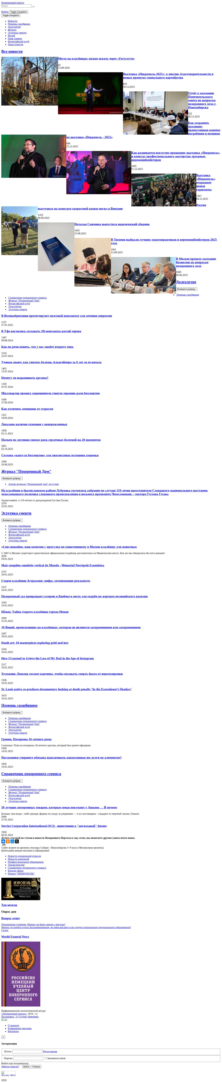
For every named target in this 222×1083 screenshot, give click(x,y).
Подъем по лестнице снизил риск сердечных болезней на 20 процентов (51, 439)
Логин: (8, 1051)
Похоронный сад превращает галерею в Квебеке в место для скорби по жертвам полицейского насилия (74, 596)
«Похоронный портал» (14, 1013)
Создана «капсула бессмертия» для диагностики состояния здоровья (49, 455)
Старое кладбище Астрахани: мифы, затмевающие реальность (45, 580)
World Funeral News (15, 936)
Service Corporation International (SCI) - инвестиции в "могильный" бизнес (54, 826)
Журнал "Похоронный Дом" (24, 300)
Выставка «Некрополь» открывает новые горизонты (205, 182)
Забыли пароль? (10, 1066)
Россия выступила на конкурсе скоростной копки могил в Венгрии (122, 206)
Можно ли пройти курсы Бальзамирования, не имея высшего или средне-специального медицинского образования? (66, 927)
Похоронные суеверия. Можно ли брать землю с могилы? (33, 924)
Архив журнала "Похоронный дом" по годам (33, 484)
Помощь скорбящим (19, 24)
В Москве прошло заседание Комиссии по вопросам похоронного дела (196, 262)
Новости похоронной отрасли (24, 856)
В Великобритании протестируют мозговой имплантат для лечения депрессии (56, 315)
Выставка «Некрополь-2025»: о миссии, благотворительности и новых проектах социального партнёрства (168, 75)
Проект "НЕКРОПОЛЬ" (21, 873)
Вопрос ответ (10, 918)
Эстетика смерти (17, 32)
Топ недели (9, 905)
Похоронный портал (12, 2)
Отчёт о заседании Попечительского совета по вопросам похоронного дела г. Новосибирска (202, 100)
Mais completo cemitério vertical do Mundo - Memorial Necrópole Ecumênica (52, 565)
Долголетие (14, 26)
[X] (17, 841)
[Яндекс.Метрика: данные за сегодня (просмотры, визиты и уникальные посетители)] (8, 1073)
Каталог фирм (15, 870)
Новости (12, 21)
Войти (4, 11)
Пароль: (8, 1058)
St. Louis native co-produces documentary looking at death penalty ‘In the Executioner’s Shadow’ (66, 689)
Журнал (12, 29)
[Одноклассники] (8, 841)
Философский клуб (18, 41)
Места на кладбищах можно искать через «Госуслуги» (96, 58)
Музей (11, 35)
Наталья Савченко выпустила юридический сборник (112, 224)
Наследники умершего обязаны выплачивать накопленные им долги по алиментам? (61, 757)
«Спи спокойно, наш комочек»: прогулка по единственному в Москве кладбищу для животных (69, 546)
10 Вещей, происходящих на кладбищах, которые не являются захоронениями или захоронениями (71, 627)
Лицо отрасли (15, 44)
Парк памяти (15, 38)
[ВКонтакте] (3, 841)
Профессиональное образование (26, 862)
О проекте (13, 1025)
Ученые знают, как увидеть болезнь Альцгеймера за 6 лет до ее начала (51, 362)
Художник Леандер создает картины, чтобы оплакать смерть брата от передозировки (62, 673)
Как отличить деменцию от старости (27, 408)
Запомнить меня (56, 1058)
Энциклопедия (16, 864)
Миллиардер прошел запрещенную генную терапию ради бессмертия (50, 393)
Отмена (36, 1066)
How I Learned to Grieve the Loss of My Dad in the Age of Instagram (47, 658)
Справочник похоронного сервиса (27, 297)
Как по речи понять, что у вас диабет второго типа (37, 346)
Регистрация (50, 1051)
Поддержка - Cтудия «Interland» (20, 1016)
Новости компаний (18, 859)
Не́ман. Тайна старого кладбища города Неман (35, 611)
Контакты (13, 1031)
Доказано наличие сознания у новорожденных (34, 424)
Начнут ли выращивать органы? (24, 377)
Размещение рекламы (20, 1028)
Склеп (4, 930)
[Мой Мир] (12, 841)
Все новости (12, 51)
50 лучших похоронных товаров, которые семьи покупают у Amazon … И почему (59, 807)
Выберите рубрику (186, 289)
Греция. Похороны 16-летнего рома (26, 739)
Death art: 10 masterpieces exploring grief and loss (34, 642)
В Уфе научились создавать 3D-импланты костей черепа (41, 331)
